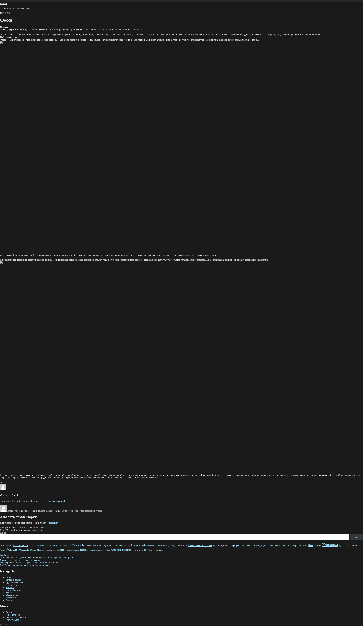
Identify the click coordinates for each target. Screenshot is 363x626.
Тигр (144, 549)
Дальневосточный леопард (251, 545)
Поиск (3, 533)
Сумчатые (136, 550)
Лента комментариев (16, 617)
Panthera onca (91, 545)
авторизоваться (50, 523)
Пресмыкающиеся (72, 550)
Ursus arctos (151, 545)
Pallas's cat (67, 545)
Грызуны (235, 545)
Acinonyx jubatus (6, 546)
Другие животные (14, 582)
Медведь (40, 550)
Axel (9, 511)
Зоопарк (302, 545)
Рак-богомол (6, 555)
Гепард (228, 546)
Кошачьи (330, 544)
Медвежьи (59, 550)
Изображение (33, 511)
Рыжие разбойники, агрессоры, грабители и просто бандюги (29, 562)
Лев (348, 545)
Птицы (92, 550)
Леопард (355, 545)
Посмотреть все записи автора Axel (47, 501)
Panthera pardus (104, 545)
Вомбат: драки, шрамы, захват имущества (20, 560)
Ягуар (161, 550)
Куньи (342, 545)
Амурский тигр (179, 545)
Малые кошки (17, 549)
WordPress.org (12, 620)
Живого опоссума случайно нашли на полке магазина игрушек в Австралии (37, 557)
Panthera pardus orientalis (121, 546)
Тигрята (150, 550)
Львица (2, 550)
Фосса (99, 511)
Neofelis (41, 545)
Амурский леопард (163, 546)
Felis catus (20, 545)
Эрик (156, 550)
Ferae (42, 511)
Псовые (84, 550)
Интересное (11, 585)
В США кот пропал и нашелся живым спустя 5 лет (24, 565)
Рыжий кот (100, 550)
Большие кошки (200, 545)
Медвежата (49, 550)
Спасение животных (121, 549)
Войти (9, 612)
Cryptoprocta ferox (69, 511)
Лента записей (13, 615)
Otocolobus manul (53, 545)
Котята (318, 545)
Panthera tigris (138, 545)
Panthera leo (78, 545)
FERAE (3, 3)
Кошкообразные (53, 511)
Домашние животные (272, 545)
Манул (33, 550)
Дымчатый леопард (290, 546)
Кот (310, 545)
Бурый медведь (218, 546)
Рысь (108, 550)
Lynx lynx (33, 545)
